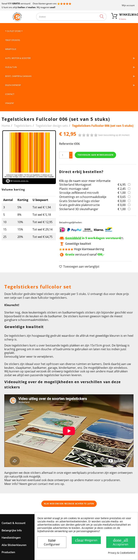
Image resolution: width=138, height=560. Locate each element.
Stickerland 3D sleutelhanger (78, 209)
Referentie (66, 144)
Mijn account (128, 5)
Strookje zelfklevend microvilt (79, 193)
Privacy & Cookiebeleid (121, 552)
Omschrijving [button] (13, 277)
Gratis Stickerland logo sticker (79, 201)
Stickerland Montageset (75, 185)
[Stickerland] (17, 16)
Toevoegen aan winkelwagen (95, 154)
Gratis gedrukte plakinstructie (79, 205)
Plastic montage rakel (73, 189)
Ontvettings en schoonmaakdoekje (82, 197)
